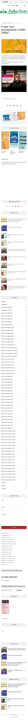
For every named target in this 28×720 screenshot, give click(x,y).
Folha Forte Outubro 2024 (7, 459)
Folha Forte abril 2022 (6, 313)
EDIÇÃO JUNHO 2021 (6, 550)
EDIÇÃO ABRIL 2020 (6, 535)
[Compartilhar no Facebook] (7, 105)
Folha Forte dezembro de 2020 (9, 347)
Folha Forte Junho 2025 (7, 408)
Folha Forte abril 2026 (6, 324)
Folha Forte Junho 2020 (7, 393)
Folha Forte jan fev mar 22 (7, 362)
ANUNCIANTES (5, 533)
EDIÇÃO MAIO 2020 (6, 552)
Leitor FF (3, 482)
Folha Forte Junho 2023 (7, 402)
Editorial (3, 301)
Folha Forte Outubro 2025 (7, 462)
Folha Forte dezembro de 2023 (9, 353)
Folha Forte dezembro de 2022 (9, 350)
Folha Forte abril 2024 (6, 319)
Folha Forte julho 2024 (6, 388)
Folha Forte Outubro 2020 (7, 448)
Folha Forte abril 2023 (6, 316)
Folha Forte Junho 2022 (7, 399)
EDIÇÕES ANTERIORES (7, 562)
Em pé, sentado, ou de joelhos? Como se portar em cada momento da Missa (16, 250)
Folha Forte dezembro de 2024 (9, 356)
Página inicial (4, 618)
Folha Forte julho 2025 (6, 390)
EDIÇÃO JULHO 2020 (6, 546)
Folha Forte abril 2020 (6, 307)
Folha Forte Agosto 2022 (7, 333)
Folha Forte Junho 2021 (7, 396)
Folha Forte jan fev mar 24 (7, 367)
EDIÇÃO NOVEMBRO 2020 (8, 556)
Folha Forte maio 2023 (7, 419)
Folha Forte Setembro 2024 (8, 477)
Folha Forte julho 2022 (6, 382)
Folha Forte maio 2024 (7, 422)
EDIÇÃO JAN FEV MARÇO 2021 (9, 543)
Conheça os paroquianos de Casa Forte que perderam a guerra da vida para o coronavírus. (17, 288)
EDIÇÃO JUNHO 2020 (6, 548)
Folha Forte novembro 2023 (8, 439)
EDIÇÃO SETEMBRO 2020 (7, 560)
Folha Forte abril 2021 (6, 310)
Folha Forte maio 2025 (7, 425)
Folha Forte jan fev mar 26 (7, 373)
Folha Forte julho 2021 (6, 379)
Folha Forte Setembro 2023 (8, 474)
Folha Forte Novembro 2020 (8, 431)
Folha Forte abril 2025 (6, 321)
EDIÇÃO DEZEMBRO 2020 (8, 541)
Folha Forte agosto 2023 (7, 336)
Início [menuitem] (2, 631)
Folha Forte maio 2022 (7, 416)
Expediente (4, 304)
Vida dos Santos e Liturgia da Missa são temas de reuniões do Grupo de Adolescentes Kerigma (17, 220)
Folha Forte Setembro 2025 (8, 480)
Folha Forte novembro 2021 (8, 434)
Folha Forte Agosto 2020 (7, 23)
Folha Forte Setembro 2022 (8, 471)
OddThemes (13, 714)
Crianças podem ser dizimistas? (15, 227)
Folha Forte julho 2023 (6, 385)
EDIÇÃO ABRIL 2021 (6, 537)
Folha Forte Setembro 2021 (8, 468)
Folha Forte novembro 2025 (8, 445)
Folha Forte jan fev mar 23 (7, 365)
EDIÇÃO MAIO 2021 (6, 554)
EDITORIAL (4, 564)
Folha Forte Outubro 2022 (7, 454)
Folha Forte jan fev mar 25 (7, 370)
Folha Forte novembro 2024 (8, 442)
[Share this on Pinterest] (14, 105)
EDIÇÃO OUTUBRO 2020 (7, 558)
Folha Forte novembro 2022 (8, 436)
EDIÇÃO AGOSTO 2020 (7, 539)
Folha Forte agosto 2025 (7, 342)
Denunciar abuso (11, 570)
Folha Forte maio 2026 (7, 428)
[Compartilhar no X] (11, 105)
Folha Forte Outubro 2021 (7, 451)
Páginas (3, 485)
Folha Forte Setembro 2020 (8, 465)
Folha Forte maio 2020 (7, 411)
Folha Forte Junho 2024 (7, 405)
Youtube (3, 488)
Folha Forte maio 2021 (7, 413)
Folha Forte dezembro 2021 (8, 344)
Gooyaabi (15, 716)
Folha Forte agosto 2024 (7, 339)
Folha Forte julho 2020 (6, 376)
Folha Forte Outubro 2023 (7, 457)
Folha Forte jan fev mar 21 (7, 359)
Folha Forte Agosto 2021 (7, 330)
